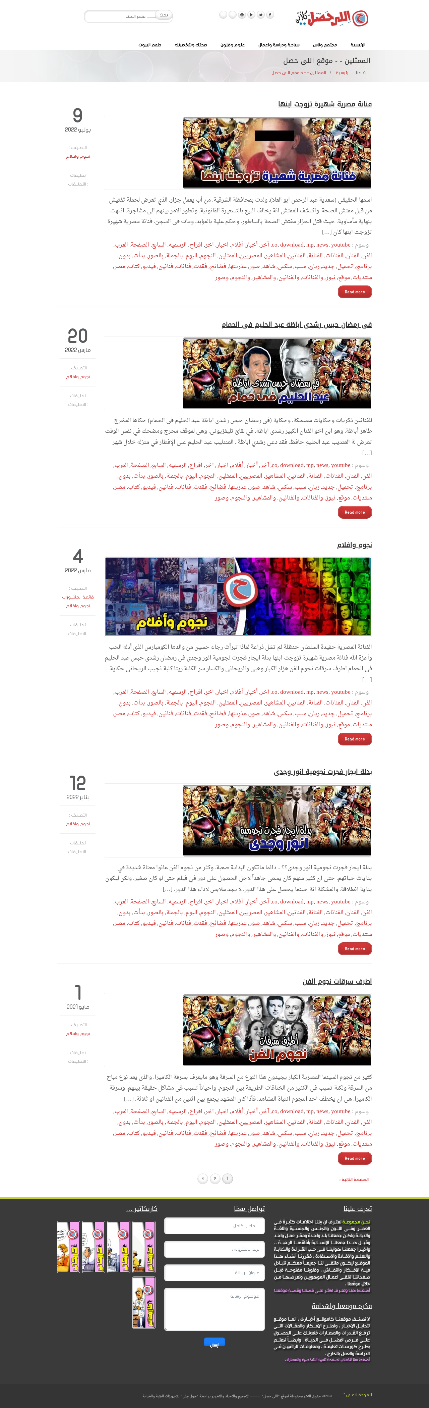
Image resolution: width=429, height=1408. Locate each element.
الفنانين (297, 255)
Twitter (260, 14)
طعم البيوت (149, 45)
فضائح (218, 266)
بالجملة (174, 255)
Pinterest (242, 14)
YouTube (251, 14)
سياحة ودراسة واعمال (279, 45)
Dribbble (232, 14)
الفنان (353, 255)
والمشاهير (264, 277)
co (275, 245)
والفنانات (312, 277)
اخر (209, 245)
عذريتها (238, 266)
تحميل (345, 266)
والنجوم (240, 277)
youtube (341, 245)
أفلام (237, 245)
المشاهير (275, 255)
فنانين (166, 266)
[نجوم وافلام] (238, 597)
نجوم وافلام (78, 156)
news (322, 245)
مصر (119, 266)
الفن (367, 255)
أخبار (252, 245)
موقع (344, 277)
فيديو (149, 266)
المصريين (251, 255)
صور (254, 266)
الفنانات (334, 255)
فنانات (183, 266)
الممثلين (228, 255)
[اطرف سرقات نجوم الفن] (238, 1030)
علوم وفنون (233, 45)
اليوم (191, 255)
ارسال (214, 1344)
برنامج (364, 266)
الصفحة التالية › (354, 1179)
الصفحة (140, 245)
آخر (264, 245)
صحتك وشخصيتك (191, 45)
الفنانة (315, 255)
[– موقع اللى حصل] (332, 20)
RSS (223, 14)
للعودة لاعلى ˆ (358, 1395)
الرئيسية (358, 45)
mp (310, 245)
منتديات (362, 277)
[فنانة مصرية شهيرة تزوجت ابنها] (238, 153)
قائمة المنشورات (78, 597)
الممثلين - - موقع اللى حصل (298, 72)
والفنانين (289, 277)
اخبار (223, 245)
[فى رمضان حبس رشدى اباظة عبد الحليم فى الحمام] (238, 373)
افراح (195, 245)
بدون (125, 255)
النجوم (208, 255)
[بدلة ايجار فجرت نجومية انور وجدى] (238, 820)
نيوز (330, 277)
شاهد (269, 266)
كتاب (134, 266)
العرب (121, 245)
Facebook (270, 14)
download (292, 245)
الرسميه (178, 245)
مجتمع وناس (325, 45)
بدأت (139, 255)
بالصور (156, 255)
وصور (222, 277)
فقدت (200, 266)
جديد (328, 266)
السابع (159, 245)
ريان (314, 266)
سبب (300, 266)
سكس (285, 266)
